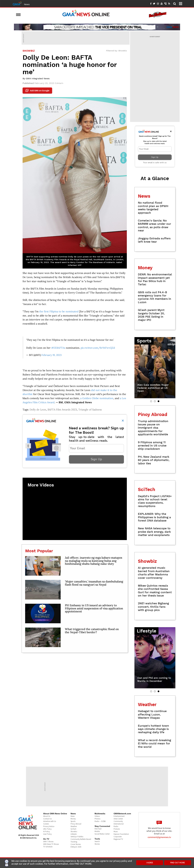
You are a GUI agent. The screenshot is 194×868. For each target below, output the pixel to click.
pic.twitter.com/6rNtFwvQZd (98, 347)
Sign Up (96, 459)
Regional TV (118, 839)
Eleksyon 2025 (76, 847)
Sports (73, 821)
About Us (46, 816)
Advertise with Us (49, 821)
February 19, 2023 (51, 355)
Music (116, 831)
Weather (74, 826)
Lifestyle (74, 834)
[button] (151, 401)
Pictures (117, 829)
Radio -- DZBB (100, 821)
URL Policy (47, 829)
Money (73, 819)
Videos (97, 816)
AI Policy (46, 831)
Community (118, 821)
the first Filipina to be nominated (59, 311)
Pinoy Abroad (76, 824)
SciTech (73, 829)
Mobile (97, 831)
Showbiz (74, 831)
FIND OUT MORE (177, 862)
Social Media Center (102, 834)
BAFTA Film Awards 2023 (62, 409)
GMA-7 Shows (48, 841)
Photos (97, 819)
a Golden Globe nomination (96, 398)
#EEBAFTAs (58, 347)
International (119, 824)
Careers (46, 824)
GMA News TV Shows (51, 844)
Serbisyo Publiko (77, 836)
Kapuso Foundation (121, 834)
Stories (97, 844)
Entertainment (119, 816)
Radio (116, 826)
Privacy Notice (48, 826)
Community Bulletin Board (81, 839)
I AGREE (149, 862)
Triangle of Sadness (90, 409)
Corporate (118, 836)
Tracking (74, 841)
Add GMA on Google (37, 90)
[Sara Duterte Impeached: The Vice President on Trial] (97, 26)
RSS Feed (98, 829)
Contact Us (47, 819)
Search (97, 841)
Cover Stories (76, 844)
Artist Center (118, 819)
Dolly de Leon (38, 409)
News (27, 4)
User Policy (47, 834)
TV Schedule (47, 846)
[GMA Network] (17, 3)
